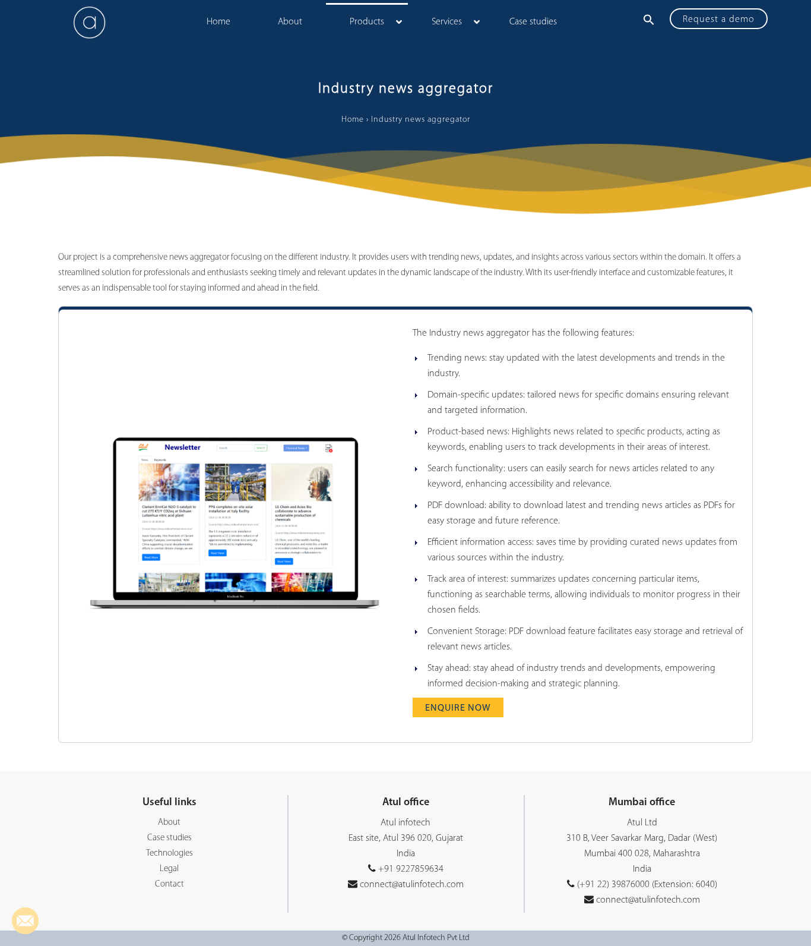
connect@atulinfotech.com (410, 885)
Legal (169, 869)
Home (352, 119)
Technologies (169, 853)
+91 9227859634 (410, 869)
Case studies (169, 838)
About (169, 822)
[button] (649, 19)
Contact (169, 884)
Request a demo (719, 19)
